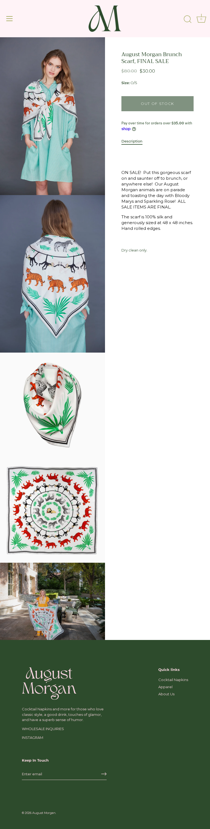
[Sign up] (104, 774)
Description (131, 141)
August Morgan (44, 813)
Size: (125, 83)
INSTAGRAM (32, 737)
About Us (166, 694)
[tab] (134, 141)
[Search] (188, 19)
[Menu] (10, 19)
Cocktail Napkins (173, 680)
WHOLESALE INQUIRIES (43, 729)
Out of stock (157, 103)
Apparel (165, 687)
